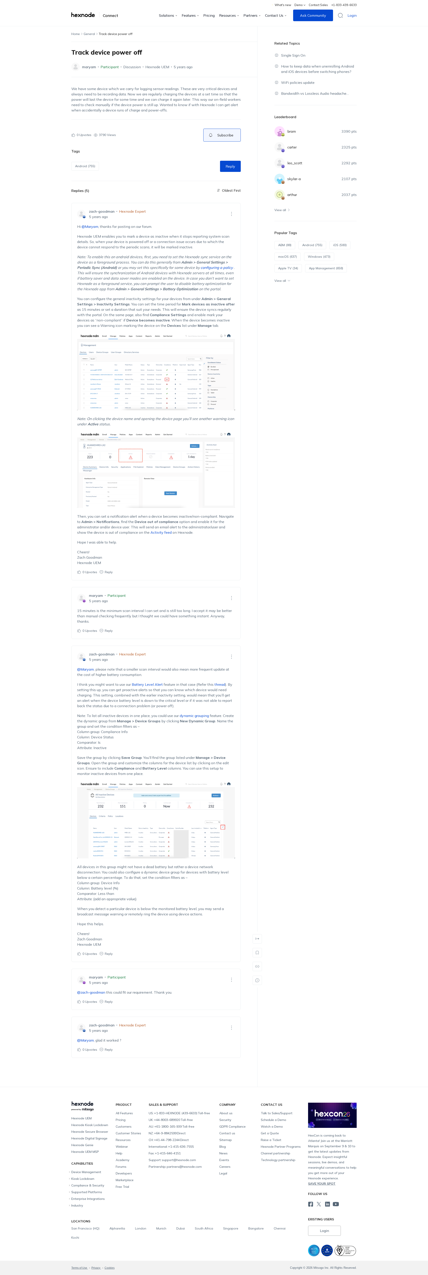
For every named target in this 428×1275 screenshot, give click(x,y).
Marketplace (125, 1180)
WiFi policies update (298, 82)
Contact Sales (318, 5)
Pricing (209, 15)
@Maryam (90, 226)
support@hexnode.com (172, 1160)
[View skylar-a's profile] (279, 179)
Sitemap (225, 1140)
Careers (224, 1167)
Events (224, 1160)
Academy (122, 1160)
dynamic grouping (194, 715)
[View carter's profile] (279, 147)
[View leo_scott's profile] (279, 163)
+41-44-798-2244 (169, 1140)
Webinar (122, 1147)
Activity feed (161, 532)
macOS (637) (287, 257)
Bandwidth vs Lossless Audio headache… (315, 93)
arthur (292, 194)
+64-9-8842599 (167, 1133)
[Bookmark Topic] (257, 952)
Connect (110, 16)
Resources (227, 15)
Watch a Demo (272, 1127)
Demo (298, 5)
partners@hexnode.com (175, 1167)
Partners (250, 15)
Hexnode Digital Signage (89, 1138)
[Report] (257, 980)
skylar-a (294, 179)
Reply (230, 166)
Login (352, 15)
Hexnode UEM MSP (85, 1152)
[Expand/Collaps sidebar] (257, 938)
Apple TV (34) (288, 268)
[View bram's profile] (279, 131)
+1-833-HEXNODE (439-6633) (179, 1113)
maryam (89, 67)
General (89, 34)
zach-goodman (102, 211)
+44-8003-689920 (171, 1120)
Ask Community (313, 15)
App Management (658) (326, 268)
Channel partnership (275, 1153)
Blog (222, 1147)
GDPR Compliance (232, 1127)
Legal (223, 1173)
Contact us (227, 1133)
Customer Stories (128, 1133)
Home (75, 34)
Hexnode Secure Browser (89, 1132)
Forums (121, 1167)
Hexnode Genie (82, 1145)
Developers (124, 1173)
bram (291, 131)
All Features (124, 1113)
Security (225, 1120)
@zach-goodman (91, 992)
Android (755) (85, 166)
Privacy (96, 1267)
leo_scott (294, 163)
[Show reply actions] (231, 214)
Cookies (110, 1267)
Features (189, 15)
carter (292, 147)
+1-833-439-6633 (344, 5)
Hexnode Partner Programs (281, 1147)
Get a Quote (270, 1133)
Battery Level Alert (147, 684)
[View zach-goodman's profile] (81, 214)
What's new (283, 5)
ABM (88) (284, 245)
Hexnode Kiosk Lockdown (89, 1125)
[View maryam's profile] (75, 67)
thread (219, 684)
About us (226, 1113)
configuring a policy (217, 267)
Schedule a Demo (273, 1120)
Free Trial (122, 1187)
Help (119, 1153)
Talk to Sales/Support (276, 1113)
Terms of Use (79, 1267)
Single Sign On (293, 55)
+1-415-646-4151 (165, 1153)
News (223, 1153)
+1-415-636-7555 (171, 1147)
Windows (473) (319, 257)
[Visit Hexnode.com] (85, 14)
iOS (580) (340, 245)
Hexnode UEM (157, 67)
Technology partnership (278, 1160)
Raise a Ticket (271, 1140)
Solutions (166, 15)
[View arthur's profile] (279, 194)
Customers (124, 1127)
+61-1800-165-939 (171, 1127)
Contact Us (274, 15)
